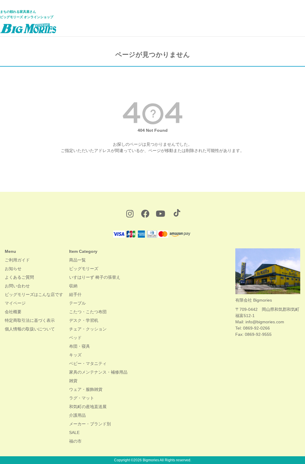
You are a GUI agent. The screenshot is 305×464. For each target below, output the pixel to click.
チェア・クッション (88, 329)
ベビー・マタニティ (88, 363)
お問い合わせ (17, 285)
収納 (73, 285)
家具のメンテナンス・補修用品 (98, 372)
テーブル (77, 303)
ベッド (75, 337)
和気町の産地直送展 (88, 406)
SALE (74, 432)
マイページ (15, 303)
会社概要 (13, 311)
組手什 (75, 294)
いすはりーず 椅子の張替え (94, 277)
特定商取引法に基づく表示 (30, 320)
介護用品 (77, 415)
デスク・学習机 (83, 320)
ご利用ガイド (17, 260)
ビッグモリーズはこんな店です (34, 294)
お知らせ (13, 268)
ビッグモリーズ (83, 268)
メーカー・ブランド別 (90, 423)
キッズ (75, 354)
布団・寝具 (79, 346)
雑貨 (73, 380)
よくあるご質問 (19, 277)
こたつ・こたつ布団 (88, 311)
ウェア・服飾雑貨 (85, 389)
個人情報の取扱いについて (30, 329)
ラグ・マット (81, 398)
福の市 (75, 441)
